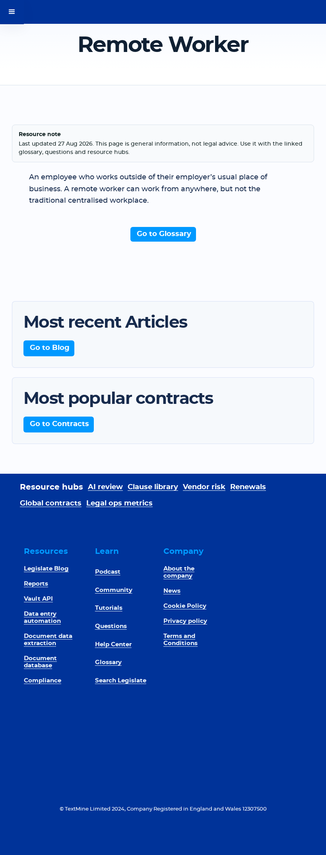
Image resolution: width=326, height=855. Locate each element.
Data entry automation (42, 617)
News (171, 591)
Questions (111, 626)
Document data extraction (48, 639)
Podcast (107, 572)
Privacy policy (185, 621)
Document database (40, 662)
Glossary (108, 662)
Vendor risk (204, 487)
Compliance (42, 681)
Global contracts (51, 503)
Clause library (153, 487)
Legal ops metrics (119, 503)
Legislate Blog (46, 569)
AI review (105, 487)
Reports (36, 584)
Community (113, 590)
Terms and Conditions (180, 639)
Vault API (38, 599)
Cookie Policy (184, 606)
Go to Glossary (164, 234)
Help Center (113, 644)
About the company (178, 572)
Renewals (248, 487)
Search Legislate (120, 681)
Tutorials (108, 608)
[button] (12, 12)
